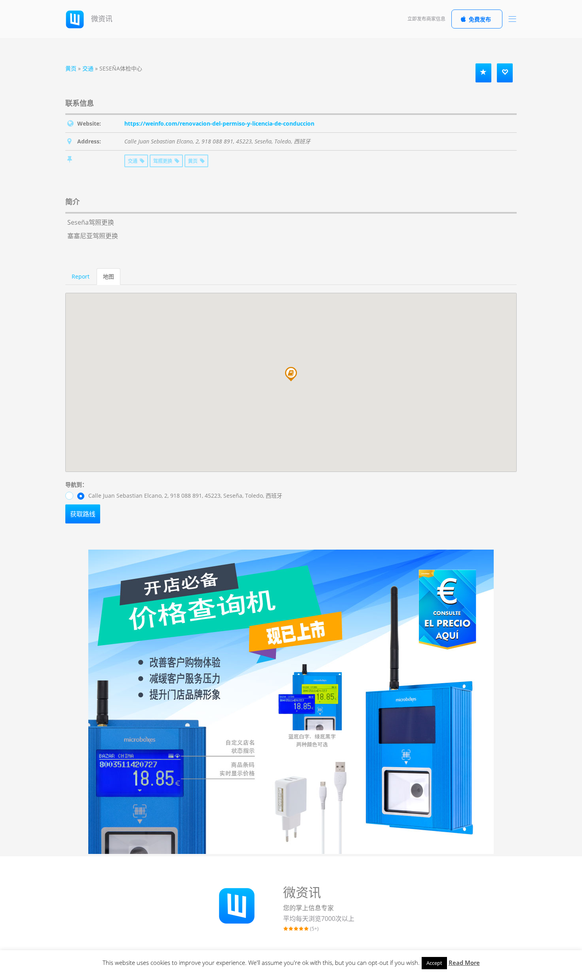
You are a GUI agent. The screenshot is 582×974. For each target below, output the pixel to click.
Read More (464, 962)
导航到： (76, 484)
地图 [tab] (108, 276)
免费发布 (480, 19)
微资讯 (100, 18)
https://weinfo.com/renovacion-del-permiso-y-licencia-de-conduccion (219, 123)
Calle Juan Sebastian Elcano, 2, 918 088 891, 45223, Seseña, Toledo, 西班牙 (184, 495)
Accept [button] (434, 962)
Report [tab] (80, 276)
